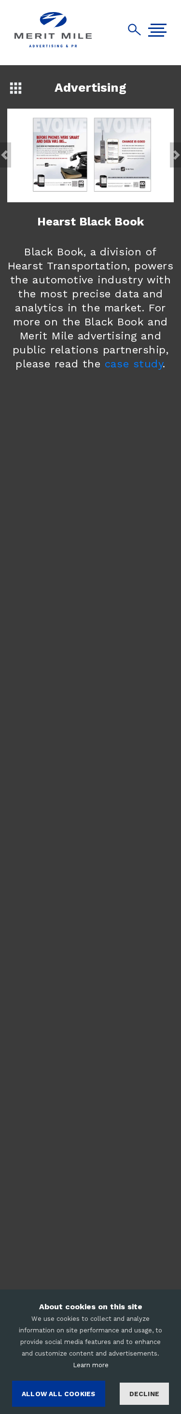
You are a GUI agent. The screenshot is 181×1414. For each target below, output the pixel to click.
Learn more (91, 1365)
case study (134, 364)
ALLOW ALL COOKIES (58, 1394)
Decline (144, 1394)
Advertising (90, 87)
